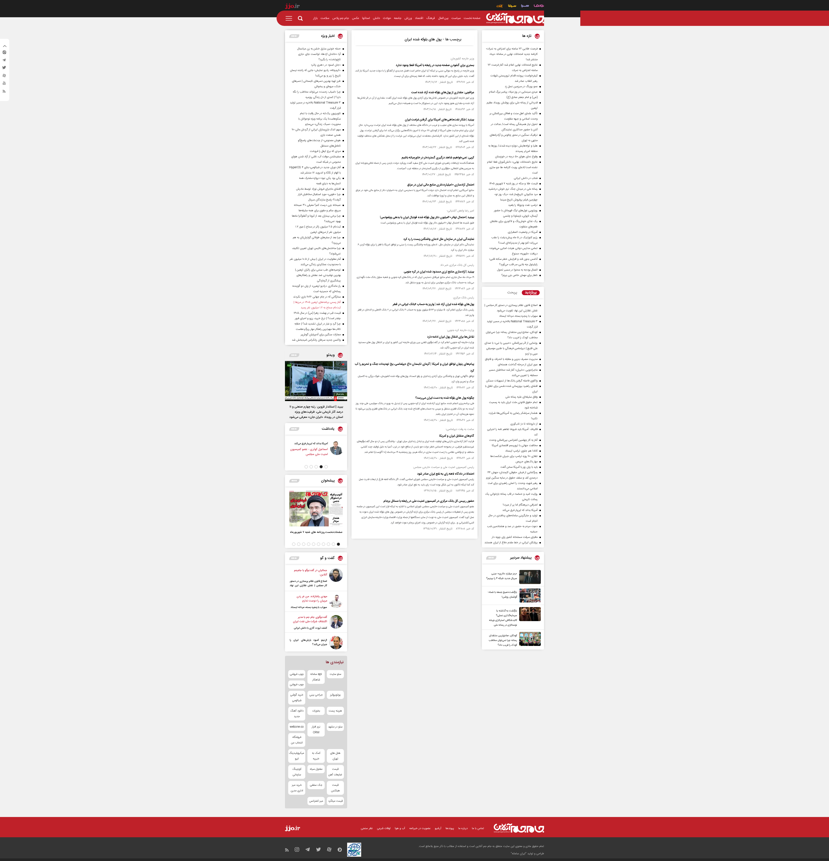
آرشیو (438, 828)
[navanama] (539, 6)
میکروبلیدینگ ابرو (297, 756)
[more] (491, 558)
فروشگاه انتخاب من (297, 740)
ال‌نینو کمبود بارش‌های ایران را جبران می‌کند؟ (308, 642)
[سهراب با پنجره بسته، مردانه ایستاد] (336, 601)
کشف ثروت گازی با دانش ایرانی (310, 628)
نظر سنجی (367, 828)
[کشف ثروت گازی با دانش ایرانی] (336, 622)
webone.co (297, 726)
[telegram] (4, 61)
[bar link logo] (292, 7)
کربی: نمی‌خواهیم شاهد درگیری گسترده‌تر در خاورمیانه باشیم (438, 157)
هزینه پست (335, 710)
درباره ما (463, 828)
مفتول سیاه (316, 769)
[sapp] (4, 84)
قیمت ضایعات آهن (335, 772)
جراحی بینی (316, 695)
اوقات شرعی (384, 828)
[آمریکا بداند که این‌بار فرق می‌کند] (337, 451)
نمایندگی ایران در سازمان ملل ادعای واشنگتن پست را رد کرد (438, 239)
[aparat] (4, 76)
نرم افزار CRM (316, 729)
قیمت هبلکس (335, 788)
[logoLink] (515, 18)
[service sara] (525, 6)
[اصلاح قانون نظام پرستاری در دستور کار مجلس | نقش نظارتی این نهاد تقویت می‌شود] (336, 578)
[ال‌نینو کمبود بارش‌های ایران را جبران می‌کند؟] (336, 642)
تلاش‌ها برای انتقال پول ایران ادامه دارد (450, 337)
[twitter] (4, 69)
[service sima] (512, 6)
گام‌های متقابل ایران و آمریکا (456, 436)
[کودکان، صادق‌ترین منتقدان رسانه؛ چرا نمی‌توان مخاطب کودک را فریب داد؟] (529, 639)
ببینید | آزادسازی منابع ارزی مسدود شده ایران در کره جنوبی (439, 271)
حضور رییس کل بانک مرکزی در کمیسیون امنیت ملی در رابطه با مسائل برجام (428, 501)
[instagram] (4, 53)
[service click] (500, 6)
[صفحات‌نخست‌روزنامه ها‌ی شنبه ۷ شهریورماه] (316, 508)
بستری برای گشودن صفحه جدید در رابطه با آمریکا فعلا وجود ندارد (435, 65)
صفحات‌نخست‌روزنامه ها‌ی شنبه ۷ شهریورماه (316, 532)
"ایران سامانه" (519, 853)
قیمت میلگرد (335, 801)
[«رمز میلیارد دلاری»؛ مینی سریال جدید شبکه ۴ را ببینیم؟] (529, 577)
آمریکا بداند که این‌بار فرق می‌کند (311, 443)
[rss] (4, 92)
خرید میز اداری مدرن (297, 788)
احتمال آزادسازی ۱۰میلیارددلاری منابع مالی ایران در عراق (440, 184)
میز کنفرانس (316, 801)
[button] (326, 466)
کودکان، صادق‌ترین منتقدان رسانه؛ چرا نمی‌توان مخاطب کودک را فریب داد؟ (503, 640)
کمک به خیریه (316, 756)
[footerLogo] (519, 828)
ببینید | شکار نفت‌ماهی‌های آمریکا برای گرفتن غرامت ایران (439, 119)
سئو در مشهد (335, 726)
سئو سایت (335, 674)
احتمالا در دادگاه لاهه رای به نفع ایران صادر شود (445, 474)
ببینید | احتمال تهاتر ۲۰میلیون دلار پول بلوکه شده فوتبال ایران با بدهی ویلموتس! (427, 217)
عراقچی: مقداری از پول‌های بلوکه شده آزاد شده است (442, 92)
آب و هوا (400, 828)
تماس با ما (478, 828)
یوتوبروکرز (335, 695)
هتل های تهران (335, 756)
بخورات (316, 710)
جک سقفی (316, 785)
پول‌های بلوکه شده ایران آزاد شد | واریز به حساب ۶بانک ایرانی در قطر (433, 304)
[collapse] (5, 46)
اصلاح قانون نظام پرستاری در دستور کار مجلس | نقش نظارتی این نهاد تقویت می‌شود (308, 585)
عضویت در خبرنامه (419, 828)
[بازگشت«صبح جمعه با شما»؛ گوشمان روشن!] (529, 596)
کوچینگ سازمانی (296, 772)
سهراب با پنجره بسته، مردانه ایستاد (309, 607)
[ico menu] (290, 18)
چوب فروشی (297, 674)
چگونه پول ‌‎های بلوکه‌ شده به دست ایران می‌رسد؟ (444, 398)
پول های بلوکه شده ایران (423, 39)
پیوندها (450, 828)
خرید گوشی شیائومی (296, 698)
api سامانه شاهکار (316, 677)
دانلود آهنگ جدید (297, 713)
